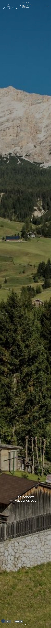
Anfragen (18, 621)
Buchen (6, 621)
